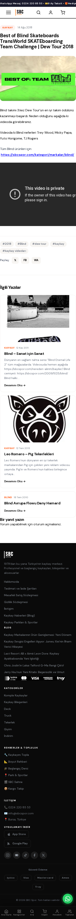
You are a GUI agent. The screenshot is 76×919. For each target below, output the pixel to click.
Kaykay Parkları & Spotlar (21, 622)
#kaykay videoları (14, 251)
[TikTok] (25, 855)
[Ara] (38, 12)
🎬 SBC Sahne (13, 782)
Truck (7, 715)
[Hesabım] (50, 12)
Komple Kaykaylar (16, 695)
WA (36, 260)
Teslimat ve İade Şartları (20, 588)
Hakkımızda (11, 581)
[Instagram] (7, 855)
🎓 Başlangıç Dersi (16, 768)
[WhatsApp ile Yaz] (68, 899)
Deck (7, 709)
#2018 (6, 244)
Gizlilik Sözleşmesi (16, 602)
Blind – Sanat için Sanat (24, 353)
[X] (43, 855)
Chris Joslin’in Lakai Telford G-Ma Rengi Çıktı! (34, 665)
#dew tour (39, 244)
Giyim (8, 729)
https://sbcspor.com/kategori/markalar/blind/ (37, 155)
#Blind (21, 244)
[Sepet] (62, 12)
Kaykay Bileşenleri (15, 702)
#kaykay (58, 244)
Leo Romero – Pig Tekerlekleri (29, 454)
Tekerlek (9, 722)
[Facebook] (34, 855)
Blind (8, 497)
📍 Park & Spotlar (16, 775)
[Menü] (8, 12)
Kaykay (7, 27)
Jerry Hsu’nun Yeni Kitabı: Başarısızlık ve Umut (34, 672)
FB (25, 260)
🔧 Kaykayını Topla (16, 755)
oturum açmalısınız (47, 524)
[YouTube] (16, 855)
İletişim (9, 608)
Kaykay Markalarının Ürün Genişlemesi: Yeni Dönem (37, 635)
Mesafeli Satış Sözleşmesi (21, 595)
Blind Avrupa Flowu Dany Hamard (32, 503)
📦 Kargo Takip (14, 788)
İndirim (8, 736)
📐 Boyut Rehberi (15, 761)
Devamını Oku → (15, 385)
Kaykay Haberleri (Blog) (19, 615)
